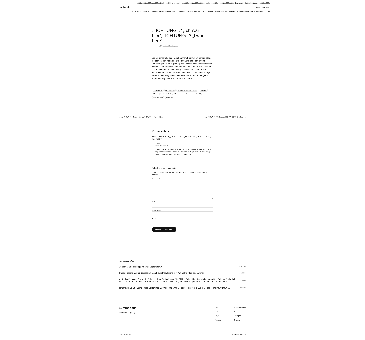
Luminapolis (124, 7)
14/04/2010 (157, 143)
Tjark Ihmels (169, 97)
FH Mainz (156, 94)
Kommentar (156, 179)
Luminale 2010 (196, 94)
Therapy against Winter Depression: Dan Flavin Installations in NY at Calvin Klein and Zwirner (161, 273)
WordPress (243, 334)
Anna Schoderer (158, 90)
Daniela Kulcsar (170, 90)
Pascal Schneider (158, 97)
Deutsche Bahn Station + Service (187, 90)
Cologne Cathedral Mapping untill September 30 (140, 267)
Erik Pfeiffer (203, 90)
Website (154, 219)
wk (160, 46)
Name (154, 201)
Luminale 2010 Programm (170, 46)
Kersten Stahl (185, 94)
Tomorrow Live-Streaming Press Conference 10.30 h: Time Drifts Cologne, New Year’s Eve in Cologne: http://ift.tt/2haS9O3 (174, 288)
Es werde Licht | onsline (161, 145)
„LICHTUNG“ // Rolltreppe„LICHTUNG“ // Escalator (225, 117)
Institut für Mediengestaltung (169, 94)
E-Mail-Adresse (157, 210)
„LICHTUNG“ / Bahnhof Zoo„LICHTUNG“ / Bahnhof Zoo (142, 117)
